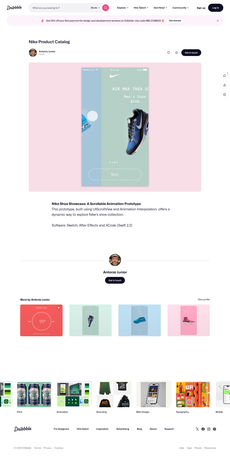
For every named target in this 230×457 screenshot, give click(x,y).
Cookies (58, 447)
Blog (139, 428)
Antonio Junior (47, 51)
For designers (61, 428)
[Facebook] (203, 428)
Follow (41, 54)
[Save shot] (176, 52)
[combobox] (59, 7)
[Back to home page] (14, 8)
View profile (204, 299)
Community (179, 7)
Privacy (48, 447)
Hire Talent (140, 7)
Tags (189, 447)
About (153, 428)
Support (169, 428)
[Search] (105, 7)
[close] (217, 20)
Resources (210, 447)
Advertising (122, 428)
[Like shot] (168, 52)
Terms (37, 447)
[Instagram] (208, 428)
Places (198, 447)
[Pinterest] (214, 428)
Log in (215, 7)
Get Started (175, 20)
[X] (197, 428)
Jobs (181, 447)
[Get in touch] (43, 330)
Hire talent (83, 428)
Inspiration (102, 428)
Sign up (201, 7)
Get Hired (159, 7)
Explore (121, 7)
